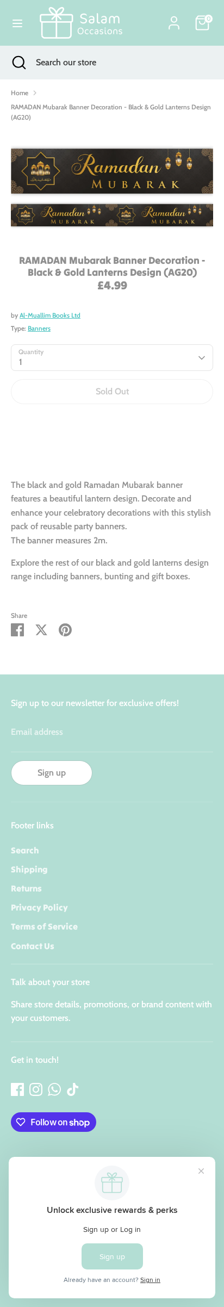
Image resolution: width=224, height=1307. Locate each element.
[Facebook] (17, 1089)
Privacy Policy (39, 907)
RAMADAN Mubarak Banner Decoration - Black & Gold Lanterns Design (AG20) (111, 112)
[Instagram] (35, 1089)
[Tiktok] (72, 1089)
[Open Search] (18, 62)
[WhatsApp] (54, 1089)
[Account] (174, 19)
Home (19, 93)
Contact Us (32, 945)
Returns (26, 888)
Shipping (29, 869)
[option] (112, 184)
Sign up (52, 772)
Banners (39, 328)
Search (25, 850)
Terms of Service (44, 926)
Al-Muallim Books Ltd (50, 315)
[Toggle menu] (17, 23)
